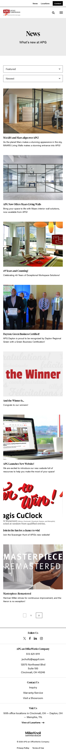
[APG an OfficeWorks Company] (11, 13)
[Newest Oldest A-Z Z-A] (33, 78)
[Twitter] (24, 638)
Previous (24, 615)
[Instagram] (41, 638)
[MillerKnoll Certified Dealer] (33, 734)
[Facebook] (30, 638)
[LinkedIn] (35, 638)
